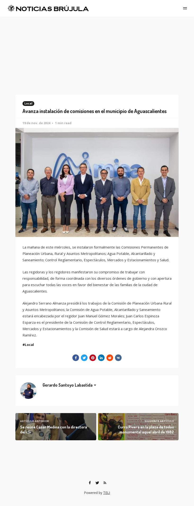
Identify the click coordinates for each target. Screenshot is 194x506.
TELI (106, 492)
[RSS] (104, 482)
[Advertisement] (97, 52)
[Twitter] (97, 482)
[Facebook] (89, 482)
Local (28, 103)
